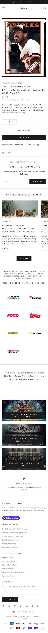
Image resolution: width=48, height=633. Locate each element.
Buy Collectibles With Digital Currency (15, 529)
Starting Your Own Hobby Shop (12, 536)
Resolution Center (8, 576)
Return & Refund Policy (9, 565)
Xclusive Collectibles (12, 83)
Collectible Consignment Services (13, 572)
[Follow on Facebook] (3, 606)
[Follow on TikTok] (32, 606)
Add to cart (24, 130)
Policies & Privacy (8, 568)
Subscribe (37, 181)
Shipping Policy (7, 557)
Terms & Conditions (8, 561)
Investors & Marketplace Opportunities (14, 532)
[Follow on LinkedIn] (38, 606)
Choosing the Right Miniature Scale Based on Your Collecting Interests (18, 229)
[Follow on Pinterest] (21, 606)
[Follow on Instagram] (15, 606)
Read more (5, 248)
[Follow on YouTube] (26, 606)
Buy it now (24, 137)
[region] (24, 484)
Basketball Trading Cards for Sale (24, 464)
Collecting (7, 222)
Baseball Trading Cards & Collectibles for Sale (24, 415)
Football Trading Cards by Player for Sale (24, 440)
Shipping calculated (17, 100)
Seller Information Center (10, 540)
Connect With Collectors (10, 547)
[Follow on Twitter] (9, 606)
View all (24, 259)
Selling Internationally (9, 544)
